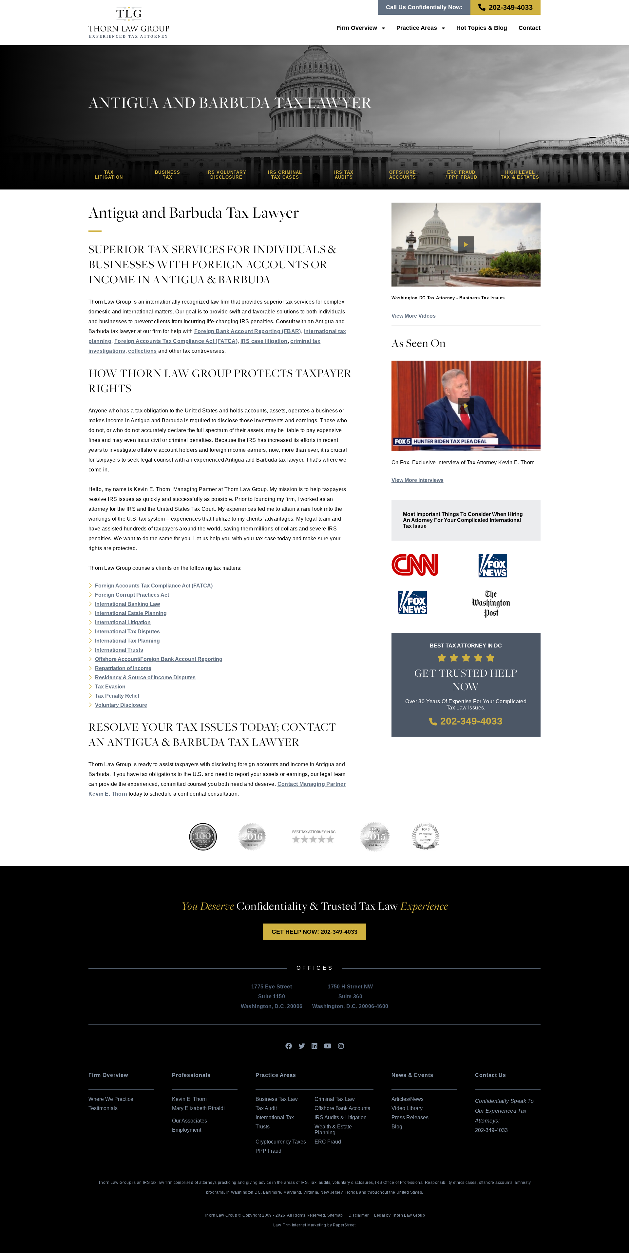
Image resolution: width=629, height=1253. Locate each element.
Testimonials (103, 1108)
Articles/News (407, 1099)
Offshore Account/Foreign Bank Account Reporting (158, 659)
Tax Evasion (110, 686)
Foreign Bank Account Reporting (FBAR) (247, 331)
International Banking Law (127, 604)
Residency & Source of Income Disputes (145, 677)
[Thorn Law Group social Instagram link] (341, 1046)
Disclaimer (359, 1215)
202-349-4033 (511, 7)
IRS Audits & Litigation (340, 1117)
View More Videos (413, 316)
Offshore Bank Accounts (342, 1108)
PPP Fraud (268, 1151)
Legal (379, 1215)
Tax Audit (266, 1108)
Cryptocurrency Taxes (281, 1141)
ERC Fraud (327, 1141)
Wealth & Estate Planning (333, 1129)
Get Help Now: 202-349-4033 (314, 931)
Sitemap (335, 1215)
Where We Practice (110, 1099)
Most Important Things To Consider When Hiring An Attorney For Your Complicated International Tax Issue (463, 520)
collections (142, 351)
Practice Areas (416, 28)
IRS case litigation (264, 341)
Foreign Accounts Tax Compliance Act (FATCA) (176, 341)
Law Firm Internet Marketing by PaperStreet (314, 1225)
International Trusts (119, 650)
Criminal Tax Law (334, 1099)
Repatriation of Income (123, 668)
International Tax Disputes (127, 631)
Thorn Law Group (220, 1215)
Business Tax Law (277, 1099)
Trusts (263, 1126)
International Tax (275, 1117)
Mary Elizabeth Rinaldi (198, 1108)
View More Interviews (417, 480)
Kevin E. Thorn (189, 1099)
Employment (186, 1130)
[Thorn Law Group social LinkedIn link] (314, 1046)
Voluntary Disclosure (121, 705)
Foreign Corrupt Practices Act (132, 595)
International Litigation (123, 622)
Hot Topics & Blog (481, 28)
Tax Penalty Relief (117, 696)
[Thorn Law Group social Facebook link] (288, 1046)
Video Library (407, 1108)
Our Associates (189, 1121)
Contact (530, 28)
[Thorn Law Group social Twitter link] (301, 1046)
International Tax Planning (127, 641)
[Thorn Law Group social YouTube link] (328, 1046)
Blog (396, 1126)
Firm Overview (356, 28)
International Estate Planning (131, 613)
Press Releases (410, 1117)
